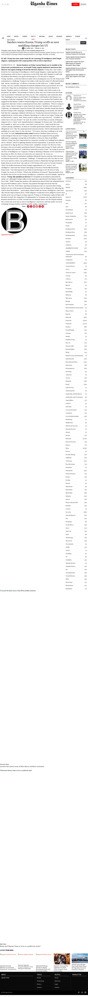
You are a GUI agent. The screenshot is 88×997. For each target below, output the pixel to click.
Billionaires (69, 219)
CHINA (68, 251)
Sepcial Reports (70, 515)
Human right (70, 346)
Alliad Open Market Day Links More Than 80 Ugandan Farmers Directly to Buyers (79, 967)
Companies (69, 260)
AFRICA (68, 187)
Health (68, 336)
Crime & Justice (71, 272)
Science (68, 509)
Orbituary (69, 461)
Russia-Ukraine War (72, 502)
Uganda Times (29, 48)
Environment (70, 304)
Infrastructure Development (74, 355)
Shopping (69, 521)
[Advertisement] (44, 22)
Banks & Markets (71, 216)
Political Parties (70, 474)
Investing (68, 371)
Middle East (69, 422)
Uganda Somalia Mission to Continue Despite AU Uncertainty (75, 53)
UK (67, 569)
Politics (68, 477)
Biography (69, 222)
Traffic (68, 547)
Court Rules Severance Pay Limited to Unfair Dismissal (79, 107)
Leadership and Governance (74, 397)
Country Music (70, 266)
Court (67, 269)
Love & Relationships (72, 416)
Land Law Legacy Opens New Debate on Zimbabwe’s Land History (79, 99)
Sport (67, 528)
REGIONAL (69, 493)
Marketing (69, 419)
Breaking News (70, 229)
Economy (68, 288)
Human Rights (70, 349)
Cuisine (68, 276)
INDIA (67, 352)
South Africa (69, 525)
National (68, 438)
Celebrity (68, 245)
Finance (68, 327)
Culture (68, 279)
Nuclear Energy (70, 454)
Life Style (68, 406)
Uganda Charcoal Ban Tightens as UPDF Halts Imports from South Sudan (76, 76)
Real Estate (69, 486)
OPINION (68, 458)
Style (67, 534)
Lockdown (69, 413)
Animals (68, 200)
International (70, 359)
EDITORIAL (69, 291)
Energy (68, 301)
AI (66, 194)
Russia (68, 499)
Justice (68, 378)
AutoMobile (69, 210)
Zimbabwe (69, 588)
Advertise (57, 981)
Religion (68, 496)
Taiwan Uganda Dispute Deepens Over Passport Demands (76, 58)
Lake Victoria (70, 387)
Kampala (68, 381)
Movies (68, 435)
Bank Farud (69, 213)
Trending (68, 553)
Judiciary (69, 375)
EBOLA (68, 285)
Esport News (69, 311)
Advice (68, 184)
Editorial (68, 295)
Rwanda (68, 505)
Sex (67, 518)
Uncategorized (70, 572)
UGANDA (68, 560)
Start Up (68, 531)
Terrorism (69, 541)
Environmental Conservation (74, 307)
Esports (68, 314)
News (33, 39)
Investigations (70, 368)
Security (68, 512)
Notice (68, 451)
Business (68, 238)
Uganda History (70, 563)
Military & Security (72, 426)
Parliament (69, 470)
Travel (68, 550)
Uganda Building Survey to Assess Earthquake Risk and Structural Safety (76, 70)
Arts (67, 203)
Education (69, 298)
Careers (68, 242)
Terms (56, 978)
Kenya (67, 384)
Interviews (69, 365)
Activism (68, 181)
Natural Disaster (71, 442)
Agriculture (69, 190)
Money (68, 432)
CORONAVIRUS (70, 263)
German (68, 333)
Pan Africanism (70, 464)
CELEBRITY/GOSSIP (72, 248)
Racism (68, 483)
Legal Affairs (69, 400)
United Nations (70, 576)
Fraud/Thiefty (70, 330)
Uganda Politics (70, 566)
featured (68, 317)
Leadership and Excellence (74, 394)
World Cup (69, 582)
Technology (69, 537)
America (68, 197)
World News (69, 585)
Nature (68, 445)
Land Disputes (70, 390)
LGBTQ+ (68, 403)
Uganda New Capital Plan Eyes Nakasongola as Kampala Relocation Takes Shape (75, 63)
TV (66, 557)
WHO (67, 579)
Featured (68, 320)
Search (68, 39)
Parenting (69, 467)
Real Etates (69, 489)
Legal (56, 984)
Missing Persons (71, 429)
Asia (67, 206)
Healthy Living (70, 339)
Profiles (68, 480)
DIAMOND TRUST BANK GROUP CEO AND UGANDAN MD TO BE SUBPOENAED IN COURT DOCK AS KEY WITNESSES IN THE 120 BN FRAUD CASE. (79, 119)
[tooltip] (2, 4)
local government (71, 410)
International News (71, 362)
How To (68, 343)
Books (67, 226)
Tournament (69, 544)
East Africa (69, 282)
